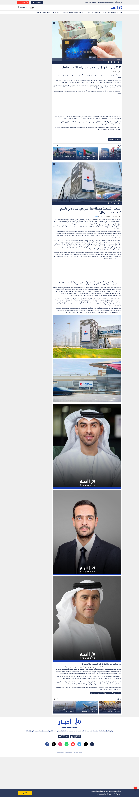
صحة (100, 12)
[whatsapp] (67, 744)
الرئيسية (119, 12)
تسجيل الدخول (36, 2)
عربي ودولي (82, 12)
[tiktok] (86, 744)
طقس (89, 12)
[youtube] (73, 744)
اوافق (25, 793)
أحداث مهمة (50, 12)
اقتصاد (76, 12)
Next (54, 145)
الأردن (105, 12)
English (22, 7)
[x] (54, 744)
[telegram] (79, 744)
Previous (57, 145)
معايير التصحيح (60, 752)
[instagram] (60, 744)
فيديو (44, 12)
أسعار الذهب (112, 12)
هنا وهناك (65, 12)
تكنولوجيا (57, 12)
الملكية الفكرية (68, 752)
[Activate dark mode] (32, 7)
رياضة (71, 12)
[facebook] (47, 744)
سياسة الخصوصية (102, 794)
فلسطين (95, 12)
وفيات (39, 12)
